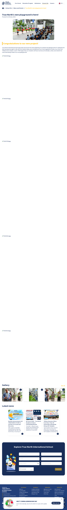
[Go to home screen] (6, 3)
